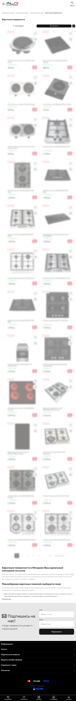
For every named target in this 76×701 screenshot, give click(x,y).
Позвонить (8, 698)
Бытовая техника (22, 13)
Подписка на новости (10, 654)
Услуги (4, 649)
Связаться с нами (8, 665)
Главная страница (8, 13)
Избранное (23, 699)
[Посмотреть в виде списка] (73, 26)
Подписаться (57, 632)
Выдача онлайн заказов (11, 660)
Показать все (6, 599)
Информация (7, 644)
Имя (41, 610)
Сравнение (53, 699)
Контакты (5, 670)
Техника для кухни (37, 13)
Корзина (69, 699)
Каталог (39, 699)
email (41, 619)
